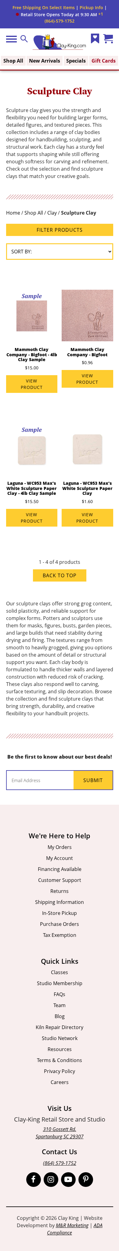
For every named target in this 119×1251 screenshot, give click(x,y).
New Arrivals (44, 60)
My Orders (60, 847)
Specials (76, 60)
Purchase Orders (59, 924)
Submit (93, 780)
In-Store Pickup (59, 913)
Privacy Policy (59, 1071)
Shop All (13, 60)
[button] (56, 14)
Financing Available (59, 869)
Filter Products (60, 230)
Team (59, 1005)
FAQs (59, 994)
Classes (59, 972)
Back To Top (60, 575)
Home (13, 212)
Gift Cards (104, 60)
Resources (60, 1049)
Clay (52, 212)
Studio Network (60, 1038)
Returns (59, 891)
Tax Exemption (59, 935)
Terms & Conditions (59, 1060)
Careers (60, 1082)
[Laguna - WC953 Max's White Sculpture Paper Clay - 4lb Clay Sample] (31, 449)
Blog (60, 1016)
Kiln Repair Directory (59, 1027)
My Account (59, 858)
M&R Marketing (72, 1225)
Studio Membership (59, 983)
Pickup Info (91, 7)
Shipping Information (59, 902)
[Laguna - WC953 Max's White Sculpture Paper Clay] (87, 449)
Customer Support (59, 880)
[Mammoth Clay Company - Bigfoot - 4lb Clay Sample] (31, 315)
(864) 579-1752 (59, 1163)
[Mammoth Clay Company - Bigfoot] (87, 315)
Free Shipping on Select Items (44, 7)
